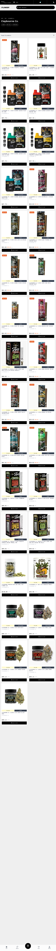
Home (2, 18)
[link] (14, 55)
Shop (5, 18)
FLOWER (3, 24)
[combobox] (35, 7)
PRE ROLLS (9, 24)
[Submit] (18, 7)
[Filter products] (54, 35)
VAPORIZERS (15, 24)
